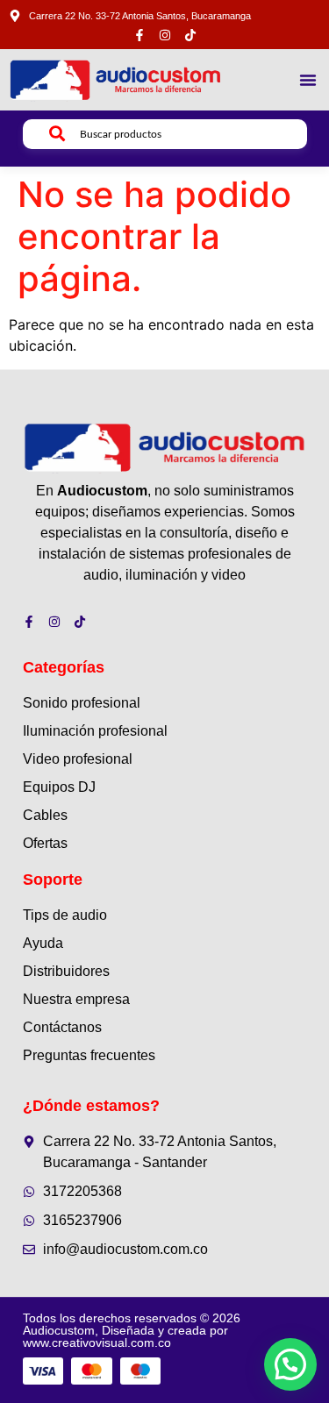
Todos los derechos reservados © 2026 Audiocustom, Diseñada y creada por (131, 1330)
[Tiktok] (190, 35)
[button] (308, 80)
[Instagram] (165, 35)
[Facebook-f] (139, 35)
